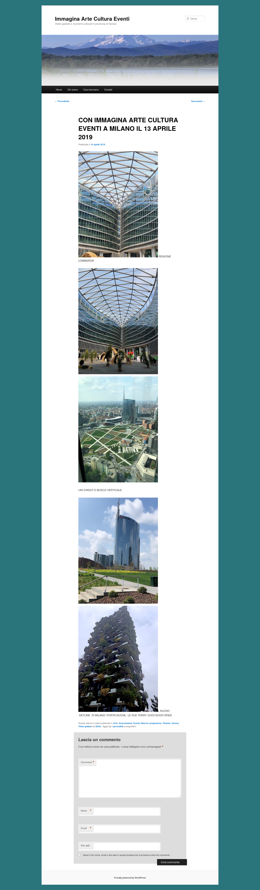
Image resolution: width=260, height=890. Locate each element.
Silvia (99, 726)
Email (86, 828)
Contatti (108, 89)
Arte (115, 723)
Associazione (125, 723)
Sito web (85, 845)
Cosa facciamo (91, 89)
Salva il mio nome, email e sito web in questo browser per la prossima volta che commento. (126, 854)
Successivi (198, 101)
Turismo (167, 723)
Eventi (136, 723)
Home (59, 89)
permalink (118, 726)
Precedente (62, 101)
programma (155, 723)
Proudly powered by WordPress (130, 877)
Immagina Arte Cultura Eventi (92, 18)
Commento (87, 762)
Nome (86, 810)
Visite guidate (85, 726)
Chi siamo (73, 89)
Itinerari (145, 723)
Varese (175, 723)
